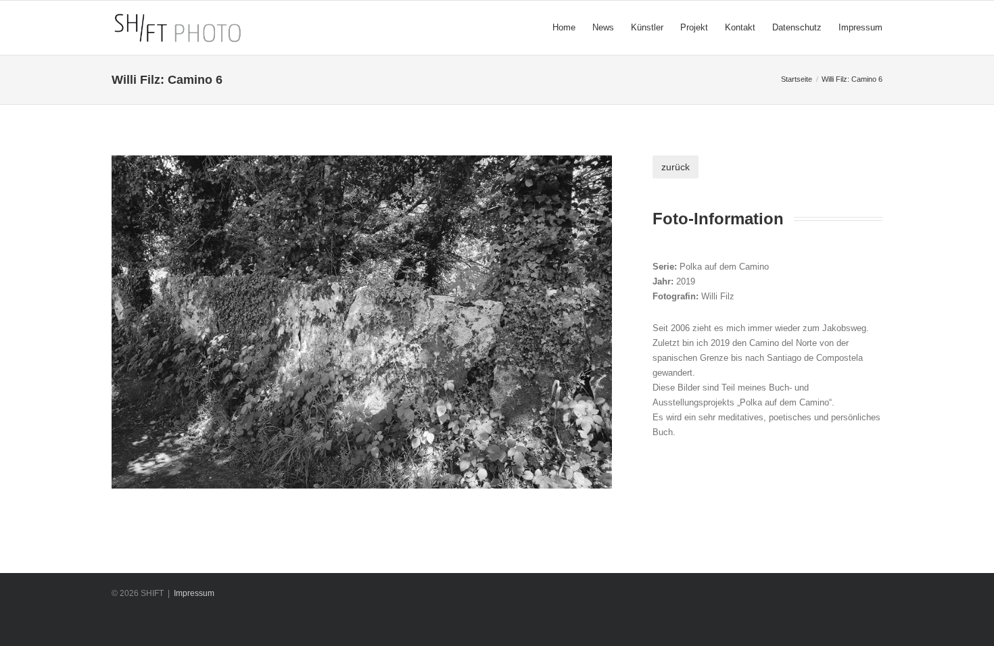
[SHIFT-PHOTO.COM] (246, 28)
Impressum (194, 593)
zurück (675, 167)
